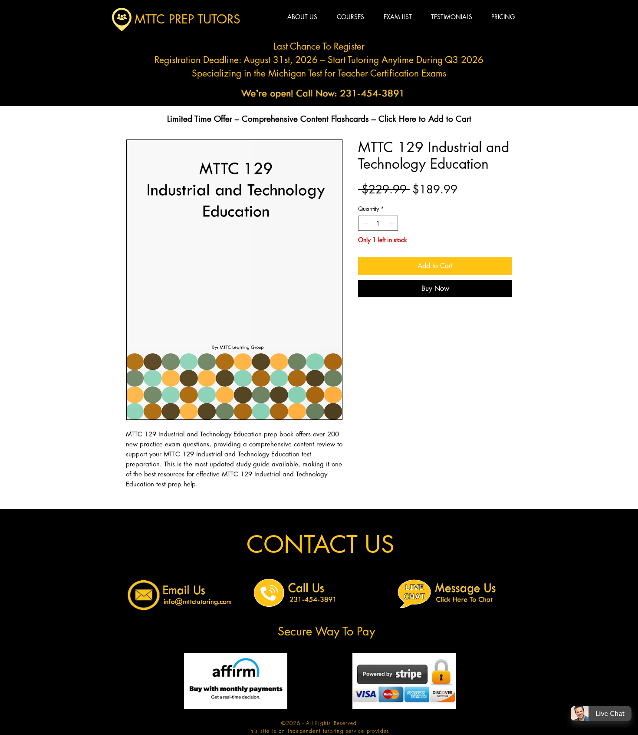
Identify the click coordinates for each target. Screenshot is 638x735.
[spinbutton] (378, 223)
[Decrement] (364, 223)
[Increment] (392, 223)
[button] (601, 732)
